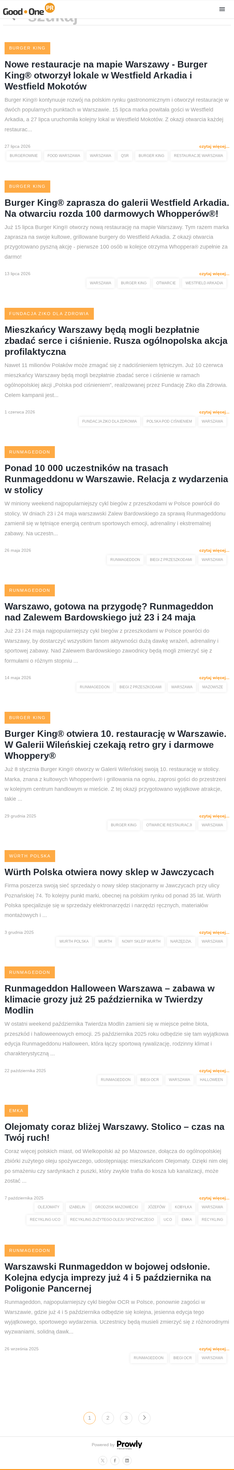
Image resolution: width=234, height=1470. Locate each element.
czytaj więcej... (214, 146)
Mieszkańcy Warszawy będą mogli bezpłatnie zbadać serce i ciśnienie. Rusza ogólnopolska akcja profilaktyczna (116, 341)
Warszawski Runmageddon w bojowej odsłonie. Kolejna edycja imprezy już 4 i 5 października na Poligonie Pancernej (108, 1277)
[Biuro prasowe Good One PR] (29, 14)
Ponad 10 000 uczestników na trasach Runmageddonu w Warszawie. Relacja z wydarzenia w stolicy (116, 479)
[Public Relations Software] (129, 1448)
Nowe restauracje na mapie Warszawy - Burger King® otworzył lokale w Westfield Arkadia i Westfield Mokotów (106, 75)
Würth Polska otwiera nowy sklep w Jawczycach (109, 872)
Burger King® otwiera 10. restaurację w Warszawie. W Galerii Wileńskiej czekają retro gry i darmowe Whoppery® (115, 745)
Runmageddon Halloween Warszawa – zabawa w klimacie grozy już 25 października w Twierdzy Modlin (109, 999)
